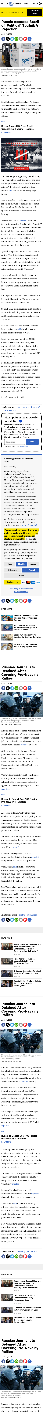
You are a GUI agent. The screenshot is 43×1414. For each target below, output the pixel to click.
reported (5, 789)
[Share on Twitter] (8, 39)
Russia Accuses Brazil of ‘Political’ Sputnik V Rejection (20, 25)
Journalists (31, 915)
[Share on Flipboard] (25, 39)
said (15, 867)
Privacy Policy (23, 446)
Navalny (21, 915)
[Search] (37, 3)
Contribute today (35, 12)
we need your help (30, 525)
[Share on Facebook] (3, 39)
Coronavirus (10, 410)
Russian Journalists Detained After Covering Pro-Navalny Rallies (19, 672)
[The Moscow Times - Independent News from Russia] (16, 3)
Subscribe (32, 442)
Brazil (29, 407)
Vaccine (21, 407)
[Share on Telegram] (12, 39)
